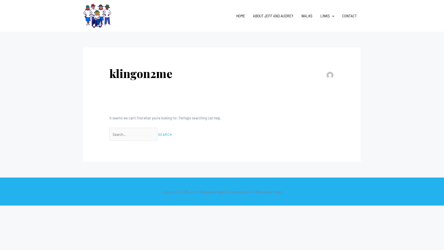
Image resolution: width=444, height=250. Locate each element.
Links (325, 15)
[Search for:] (133, 134)
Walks (306, 15)
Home (240, 15)
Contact (349, 15)
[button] (332, 16)
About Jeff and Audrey (273, 15)
